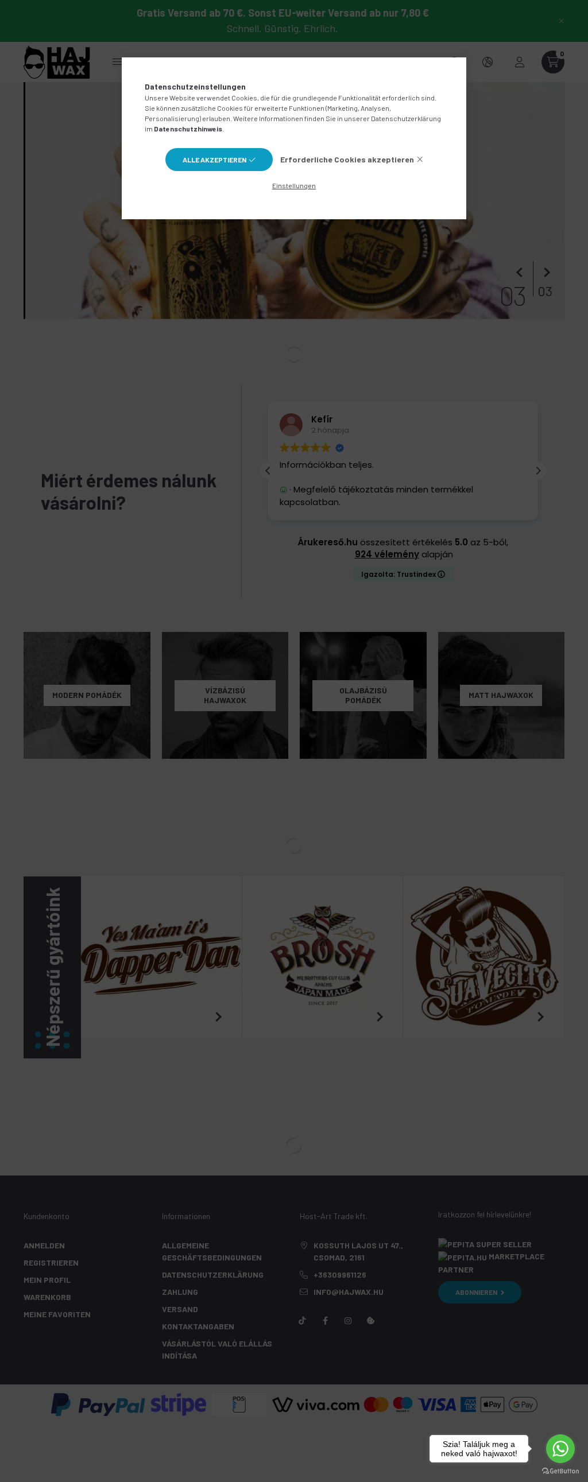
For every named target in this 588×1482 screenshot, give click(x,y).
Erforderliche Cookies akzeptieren (347, 159)
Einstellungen (294, 185)
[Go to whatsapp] (560, 1448)
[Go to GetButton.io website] (560, 1470)
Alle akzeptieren (214, 160)
